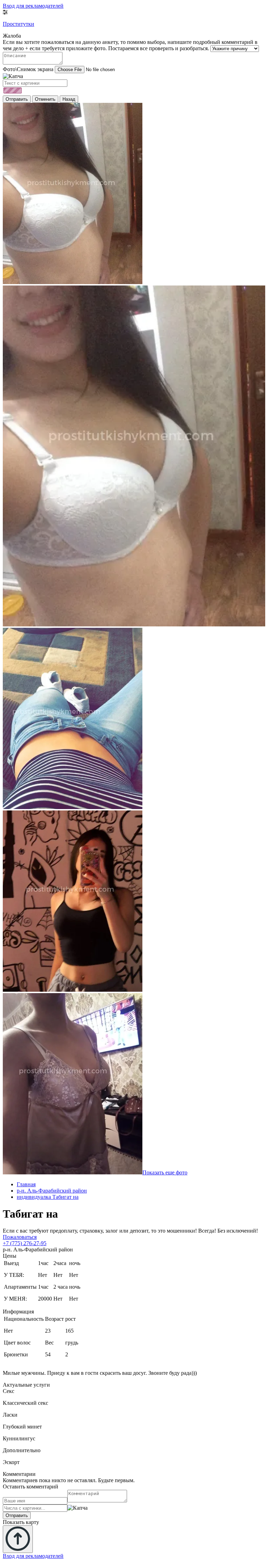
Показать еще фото (164, 1172)
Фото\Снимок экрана (28, 69)
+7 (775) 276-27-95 (24, 1243)
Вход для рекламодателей (33, 6)
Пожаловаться (20, 1237)
